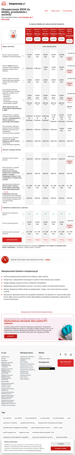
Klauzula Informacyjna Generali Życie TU (7, 392)
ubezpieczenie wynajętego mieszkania (15, 427)
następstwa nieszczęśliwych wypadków (16, 437)
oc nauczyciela (45, 418)
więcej (4, 202)
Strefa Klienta (24, 377)
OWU (46, 11)
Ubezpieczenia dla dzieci (27, 357)
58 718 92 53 (65, 362)
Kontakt (3, 358)
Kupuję (29, 39)
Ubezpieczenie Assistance (27, 370)
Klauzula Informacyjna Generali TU (7, 389)
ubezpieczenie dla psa (27, 423)
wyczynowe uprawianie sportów (42, 437)
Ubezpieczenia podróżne (27, 364)
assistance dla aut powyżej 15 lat (43, 432)
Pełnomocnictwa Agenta (8, 405)
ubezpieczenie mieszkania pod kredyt (50, 423)
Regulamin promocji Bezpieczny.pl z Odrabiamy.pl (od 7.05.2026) (7, 365)
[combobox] (70, 221)
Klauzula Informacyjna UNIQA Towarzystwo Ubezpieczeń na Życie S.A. (8, 402)
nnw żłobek (18, 418)
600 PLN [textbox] (70, 221)
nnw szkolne (7, 418)
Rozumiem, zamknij (60, 448)
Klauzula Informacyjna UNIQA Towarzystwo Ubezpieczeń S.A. (7, 397)
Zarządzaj (61, 444)
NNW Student (24, 362)
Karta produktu (67, 11)
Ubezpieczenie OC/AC (26, 366)
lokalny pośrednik (61, 437)
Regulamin (4, 360)
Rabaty (48, 259)
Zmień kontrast (45, 368)
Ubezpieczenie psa (25, 375)
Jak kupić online (11, 240)
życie (69, 418)
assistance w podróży (10, 423)
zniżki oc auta (58, 427)
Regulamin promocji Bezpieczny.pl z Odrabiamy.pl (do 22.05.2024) (7, 377)
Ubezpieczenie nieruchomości (24, 372)
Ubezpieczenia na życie (26, 368)
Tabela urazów (55, 11)
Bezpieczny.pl (5, 357)
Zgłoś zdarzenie (24, 379)
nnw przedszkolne (31, 418)
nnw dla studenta (58, 418)
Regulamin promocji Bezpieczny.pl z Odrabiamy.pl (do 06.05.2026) (7, 371)
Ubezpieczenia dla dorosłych (25, 359)
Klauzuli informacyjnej (34, 450)
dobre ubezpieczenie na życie (40, 427)
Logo (40, 357)
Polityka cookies (6, 387)
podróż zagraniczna (9, 432)
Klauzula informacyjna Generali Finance (7, 384)
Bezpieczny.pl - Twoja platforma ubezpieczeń (13, 4)
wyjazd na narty (24, 432)
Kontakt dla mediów (44, 358)
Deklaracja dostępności (45, 366)
